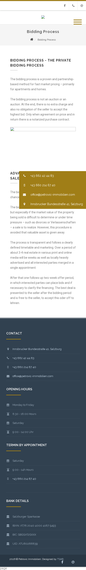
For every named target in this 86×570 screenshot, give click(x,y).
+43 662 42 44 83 (42, 175)
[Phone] (73, 5)
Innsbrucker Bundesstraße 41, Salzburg (56, 204)
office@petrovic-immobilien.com (52, 194)
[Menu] (77, 19)
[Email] (82, 5)
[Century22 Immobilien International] (43, 17)
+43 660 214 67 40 (42, 185)
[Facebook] (65, 5)
